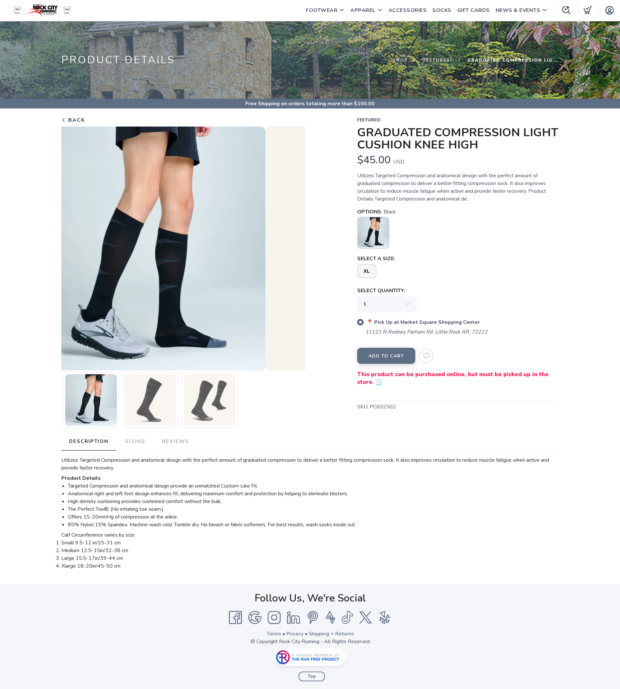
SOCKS (441, 10)
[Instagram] (274, 617)
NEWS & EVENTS (518, 10)
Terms (273, 633)
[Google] (254, 617)
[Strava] (330, 617)
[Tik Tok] (347, 617)
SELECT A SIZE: (376, 258)
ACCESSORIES (407, 10)
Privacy (295, 633)
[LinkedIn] (293, 617)
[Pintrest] (313, 617)
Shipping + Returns (331, 633)
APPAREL (363, 10)
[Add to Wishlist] (426, 356)
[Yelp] (385, 617)
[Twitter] (365, 617)
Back (75, 120)
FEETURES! (437, 60)
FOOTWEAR (321, 10)
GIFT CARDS (473, 10)
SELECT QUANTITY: (381, 290)
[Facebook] (235, 617)
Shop (400, 60)
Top (312, 676)
